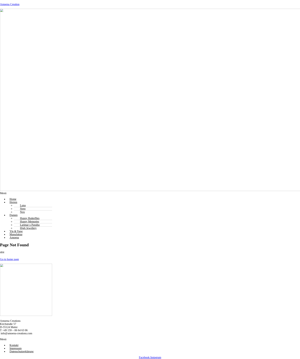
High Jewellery (28, 228)
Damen (14, 215)
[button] (150, 193)
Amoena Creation (9, 4)
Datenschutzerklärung (22, 351)
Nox (22, 211)
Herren (13, 202)
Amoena (14, 237)
